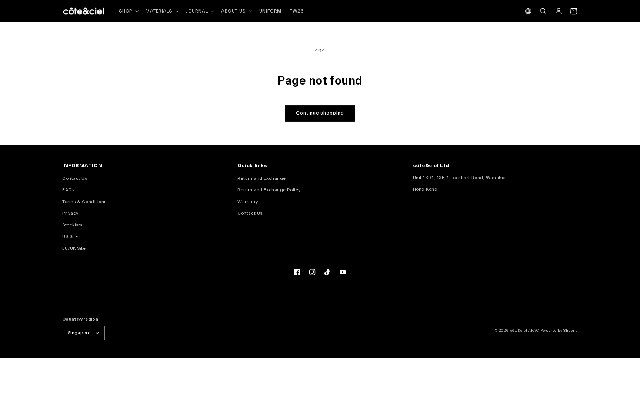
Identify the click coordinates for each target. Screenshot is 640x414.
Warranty (247, 201)
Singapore (79, 332)
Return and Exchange (261, 178)
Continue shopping (320, 113)
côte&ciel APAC (524, 330)
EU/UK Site (74, 248)
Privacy (70, 213)
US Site (70, 236)
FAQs (68, 189)
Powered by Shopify (559, 330)
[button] (528, 11)
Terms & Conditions (84, 201)
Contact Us (74, 178)
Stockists (72, 225)
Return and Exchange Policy (268, 189)
